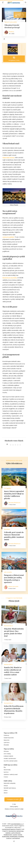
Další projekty (14, 806)
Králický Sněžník (8, 756)
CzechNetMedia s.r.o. (17, 824)
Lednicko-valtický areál (10, 774)
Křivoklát (6, 745)
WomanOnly (12, 831)
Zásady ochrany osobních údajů (14, 809)
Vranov (6, 777)
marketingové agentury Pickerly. (11, 829)
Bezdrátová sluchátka (10, 278)
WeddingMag (13, 836)
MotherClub (19, 831)
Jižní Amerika (8, 572)
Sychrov (6, 772)
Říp (5, 767)
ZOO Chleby (7, 754)
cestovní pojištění (8, 237)
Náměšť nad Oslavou (10, 788)
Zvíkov (6, 790)
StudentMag (5, 836)
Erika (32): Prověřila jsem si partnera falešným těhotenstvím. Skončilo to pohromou (13, 709)
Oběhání (8, 833)
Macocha (6, 740)
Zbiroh (5, 793)
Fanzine (20, 835)
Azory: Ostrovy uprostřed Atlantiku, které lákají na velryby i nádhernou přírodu (14, 494)
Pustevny (6, 735)
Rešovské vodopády (9, 783)
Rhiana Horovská (13, 586)
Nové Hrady (7, 770)
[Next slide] (23, 49)
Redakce (11, 32)
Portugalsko (7, 488)
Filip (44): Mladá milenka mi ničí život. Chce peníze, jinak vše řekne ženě (14, 632)
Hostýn (6, 786)
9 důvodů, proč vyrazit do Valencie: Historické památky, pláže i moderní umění (14, 535)
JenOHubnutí (16, 838)
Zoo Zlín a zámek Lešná (10, 761)
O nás (14, 804)
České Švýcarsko (9, 738)
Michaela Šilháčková (14, 502)
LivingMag (21, 836)
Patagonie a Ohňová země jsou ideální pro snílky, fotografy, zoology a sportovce (14, 578)
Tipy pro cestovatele (10, 22)
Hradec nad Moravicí (10, 758)
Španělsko (7, 529)
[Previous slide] (5, 49)
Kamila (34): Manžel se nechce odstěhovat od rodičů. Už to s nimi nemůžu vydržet (13, 671)
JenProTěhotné (15, 833)
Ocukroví (9, 838)
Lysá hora (6, 742)
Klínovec (6, 751)
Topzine (14, 835)
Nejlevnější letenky (8, 157)
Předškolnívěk (8, 835)
